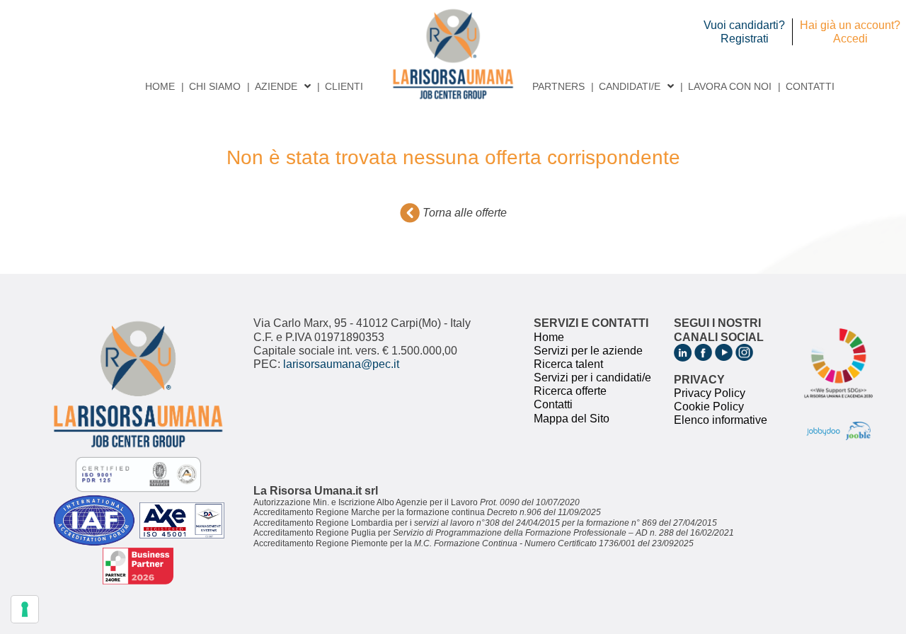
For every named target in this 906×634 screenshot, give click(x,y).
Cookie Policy (709, 406)
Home (160, 86)
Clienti (344, 86)
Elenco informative (720, 420)
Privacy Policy (709, 393)
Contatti (810, 86)
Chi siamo (215, 86)
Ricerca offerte (570, 391)
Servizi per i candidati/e (592, 377)
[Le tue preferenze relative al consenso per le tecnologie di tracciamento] (24, 609)
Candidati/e (629, 86)
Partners (558, 86)
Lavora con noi (730, 86)
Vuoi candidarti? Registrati (744, 32)
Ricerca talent (568, 364)
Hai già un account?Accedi (850, 32)
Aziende (276, 86)
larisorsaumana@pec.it (341, 364)
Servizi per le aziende (588, 351)
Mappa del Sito (571, 419)
